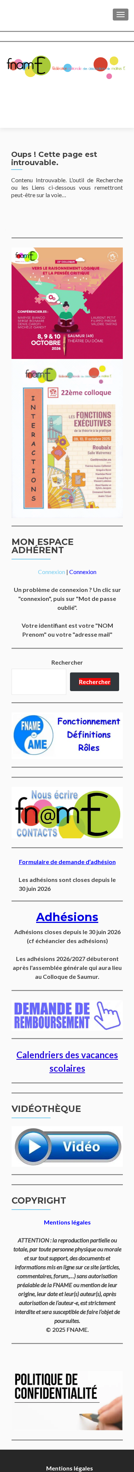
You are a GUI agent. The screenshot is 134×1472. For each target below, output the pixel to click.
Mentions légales (69, 1468)
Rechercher (67, 662)
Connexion (51, 571)
